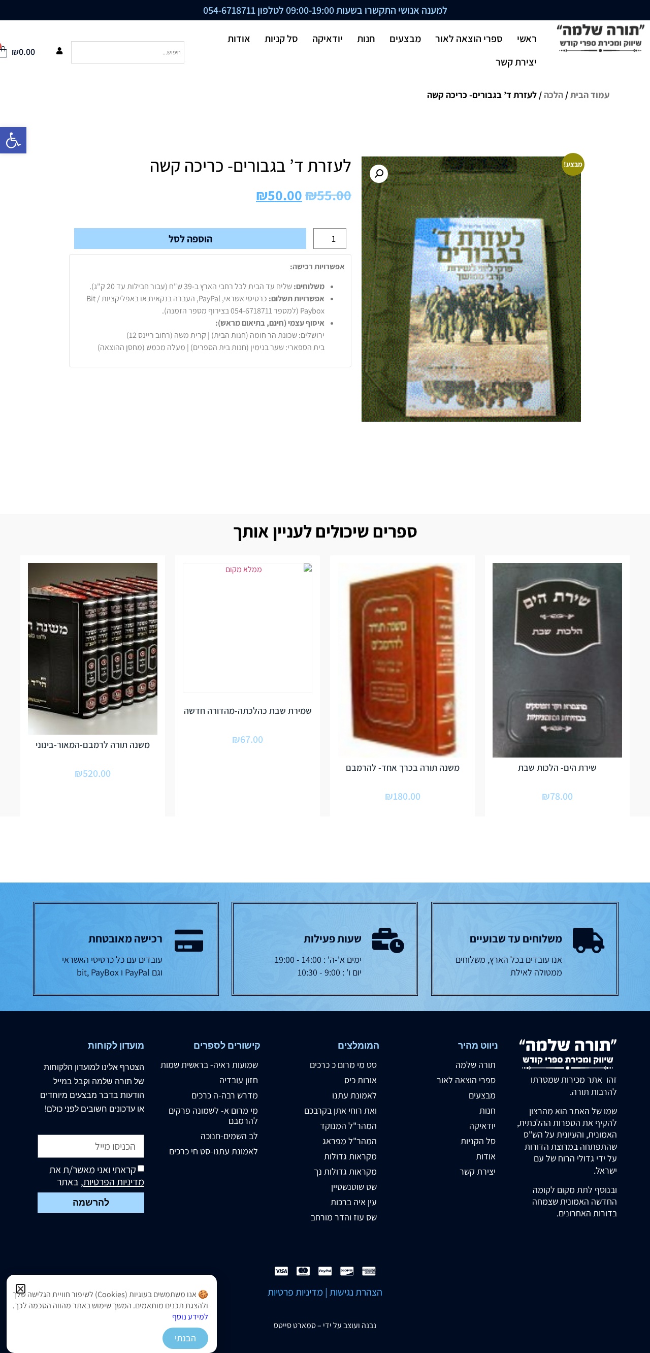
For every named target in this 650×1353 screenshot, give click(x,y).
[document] (325, 676)
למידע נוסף (190, 1316)
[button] (20, 1289)
